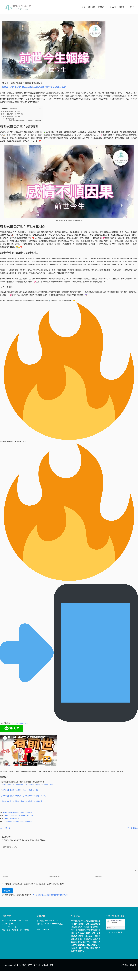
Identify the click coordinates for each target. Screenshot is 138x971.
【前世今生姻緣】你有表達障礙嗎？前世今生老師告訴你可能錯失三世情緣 (26, 784)
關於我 (132, 7)
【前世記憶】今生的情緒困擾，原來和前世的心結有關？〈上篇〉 (23, 796)
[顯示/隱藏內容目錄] (38, 108)
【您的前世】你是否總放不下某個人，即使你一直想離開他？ (22, 801)
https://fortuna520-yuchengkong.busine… (19, 815)
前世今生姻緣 (10, 119)
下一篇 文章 (132, 828)
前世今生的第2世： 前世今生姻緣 (13, 114)
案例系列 (44, 87)
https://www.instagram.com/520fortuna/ (17, 812)
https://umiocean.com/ (13, 818)
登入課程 (113, 7)
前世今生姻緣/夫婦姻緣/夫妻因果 (29, 87)
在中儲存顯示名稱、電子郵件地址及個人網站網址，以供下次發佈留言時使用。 (35, 884)
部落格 (121, 7)
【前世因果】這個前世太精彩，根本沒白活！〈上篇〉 (19, 790)
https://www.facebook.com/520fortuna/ (18, 821)
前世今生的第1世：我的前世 (11, 111)
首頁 (83, 7)
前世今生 (13, 87)
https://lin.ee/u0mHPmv (20, 723)
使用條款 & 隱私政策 (128, 965)
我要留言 (5, 87)
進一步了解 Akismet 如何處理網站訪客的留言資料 (50, 895)
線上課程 (91, 7)
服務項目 (101, 7)
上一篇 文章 (5, 828)
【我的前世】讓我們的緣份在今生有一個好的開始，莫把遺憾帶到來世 (27, 120)
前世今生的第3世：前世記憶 (11, 116)
